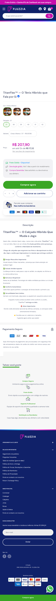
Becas (5, 506)
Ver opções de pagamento (23, 151)
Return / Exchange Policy (11, 481)
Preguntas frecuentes (10, 457)
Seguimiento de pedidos (11, 454)
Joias (4, 503)
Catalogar (6, 496)
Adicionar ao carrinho (34, 193)
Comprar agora (28, 184)
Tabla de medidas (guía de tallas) (13, 461)
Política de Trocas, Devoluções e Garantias (16, 467)
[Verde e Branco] (27, 111)
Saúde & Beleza (8, 509)
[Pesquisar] (49, 16)
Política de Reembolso (10, 471)
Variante (5, 133)
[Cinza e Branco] (7, 111)
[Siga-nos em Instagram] (9, 556)
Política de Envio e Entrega (11, 464)
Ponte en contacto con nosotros (13, 477)
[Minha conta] (40, 9)
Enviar (28, 542)
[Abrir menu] (4, 9)
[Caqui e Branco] (17, 111)
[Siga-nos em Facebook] (4, 556)
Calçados (6, 499)
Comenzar (6, 493)
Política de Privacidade (10, 474)
